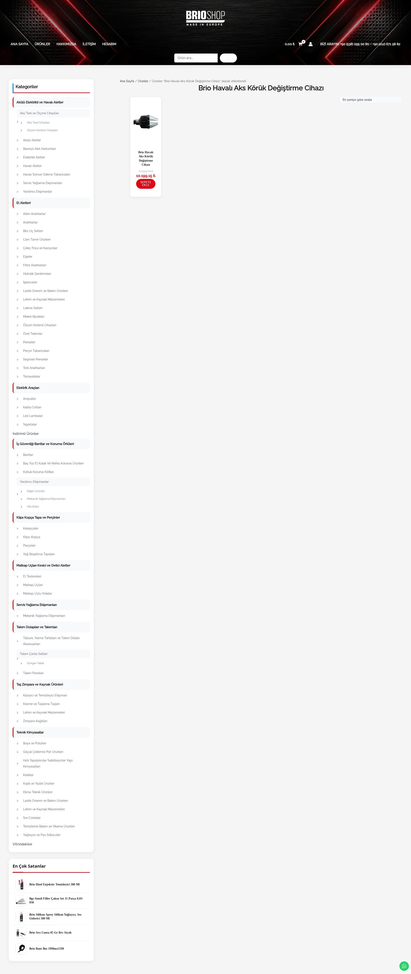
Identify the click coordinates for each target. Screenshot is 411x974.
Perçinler (29, 545)
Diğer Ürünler (36, 491)
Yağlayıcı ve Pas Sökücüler (42, 835)
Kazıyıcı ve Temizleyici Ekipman (45, 695)
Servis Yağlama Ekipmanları (42, 183)
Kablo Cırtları (32, 407)
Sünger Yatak (35, 663)
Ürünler (42, 44)
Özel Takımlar (32, 333)
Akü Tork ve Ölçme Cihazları (39, 113)
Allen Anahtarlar (34, 214)
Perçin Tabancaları (36, 350)
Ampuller (29, 398)
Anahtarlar (30, 222)
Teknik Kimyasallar (30, 732)
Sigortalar (30, 424)
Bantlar (28, 455)
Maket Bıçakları (33, 316)
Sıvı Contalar (32, 817)
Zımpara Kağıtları (35, 721)
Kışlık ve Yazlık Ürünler (38, 783)
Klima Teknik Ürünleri (37, 792)
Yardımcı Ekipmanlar (37, 191)
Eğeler (27, 256)
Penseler (29, 342)
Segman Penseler (35, 359)
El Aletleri (23, 203)
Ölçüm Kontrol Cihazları (42, 130)
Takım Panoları (33, 673)
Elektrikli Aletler (34, 157)
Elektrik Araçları (27, 388)
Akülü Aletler (32, 140)
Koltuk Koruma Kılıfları (38, 472)
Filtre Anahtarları (34, 265)
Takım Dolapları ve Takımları (36, 627)
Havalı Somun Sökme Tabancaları (46, 174)
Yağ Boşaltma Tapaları (39, 554)
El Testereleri (32, 576)
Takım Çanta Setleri (33, 654)
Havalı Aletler (32, 166)
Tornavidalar (31, 376)
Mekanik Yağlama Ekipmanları (46, 498)
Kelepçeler (30, 528)
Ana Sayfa (19, 44)
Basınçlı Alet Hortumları (39, 148)
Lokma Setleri (32, 308)
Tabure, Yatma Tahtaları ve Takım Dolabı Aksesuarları (51, 641)
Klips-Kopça (31, 537)
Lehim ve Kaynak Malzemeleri (44, 299)
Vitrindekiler (22, 844)
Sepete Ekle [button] (145, 184)
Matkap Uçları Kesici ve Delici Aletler (43, 565)
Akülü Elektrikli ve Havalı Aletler (39, 102)
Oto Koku (33, 506)
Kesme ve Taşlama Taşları (41, 704)
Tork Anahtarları (34, 368)
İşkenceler (30, 282)
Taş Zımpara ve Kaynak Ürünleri (39, 684)
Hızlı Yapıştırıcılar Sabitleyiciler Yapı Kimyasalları (48, 763)
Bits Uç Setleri (33, 231)
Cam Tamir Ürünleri (37, 239)
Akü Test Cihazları (38, 122)
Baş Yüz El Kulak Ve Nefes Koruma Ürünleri (53, 463)
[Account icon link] (310, 44)
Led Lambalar (33, 416)
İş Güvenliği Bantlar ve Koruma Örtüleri (45, 444)
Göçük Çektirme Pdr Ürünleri (43, 752)
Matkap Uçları (33, 585)
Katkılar (28, 775)
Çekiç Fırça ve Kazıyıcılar (40, 248)
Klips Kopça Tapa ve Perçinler (38, 517)
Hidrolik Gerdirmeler (37, 273)
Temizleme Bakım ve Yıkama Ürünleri (49, 826)
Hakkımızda (66, 44)
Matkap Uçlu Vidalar (37, 593)
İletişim (89, 44)
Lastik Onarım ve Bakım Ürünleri (45, 291)
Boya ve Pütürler (34, 743)
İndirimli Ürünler (26, 434)
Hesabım (109, 44)
